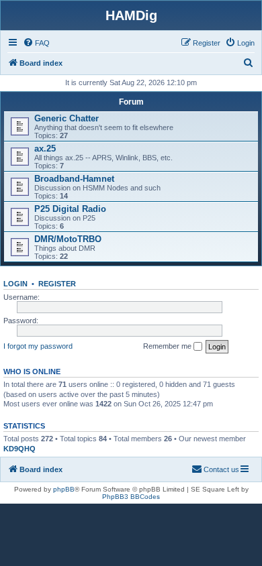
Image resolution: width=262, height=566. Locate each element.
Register (57, 284)
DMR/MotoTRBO (67, 239)
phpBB (64, 489)
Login (15, 284)
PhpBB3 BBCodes (131, 496)
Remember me (168, 346)
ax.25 (45, 149)
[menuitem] (36, 43)
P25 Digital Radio (70, 209)
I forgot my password (38, 346)
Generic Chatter (66, 118)
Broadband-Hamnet (74, 179)
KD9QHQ (19, 449)
